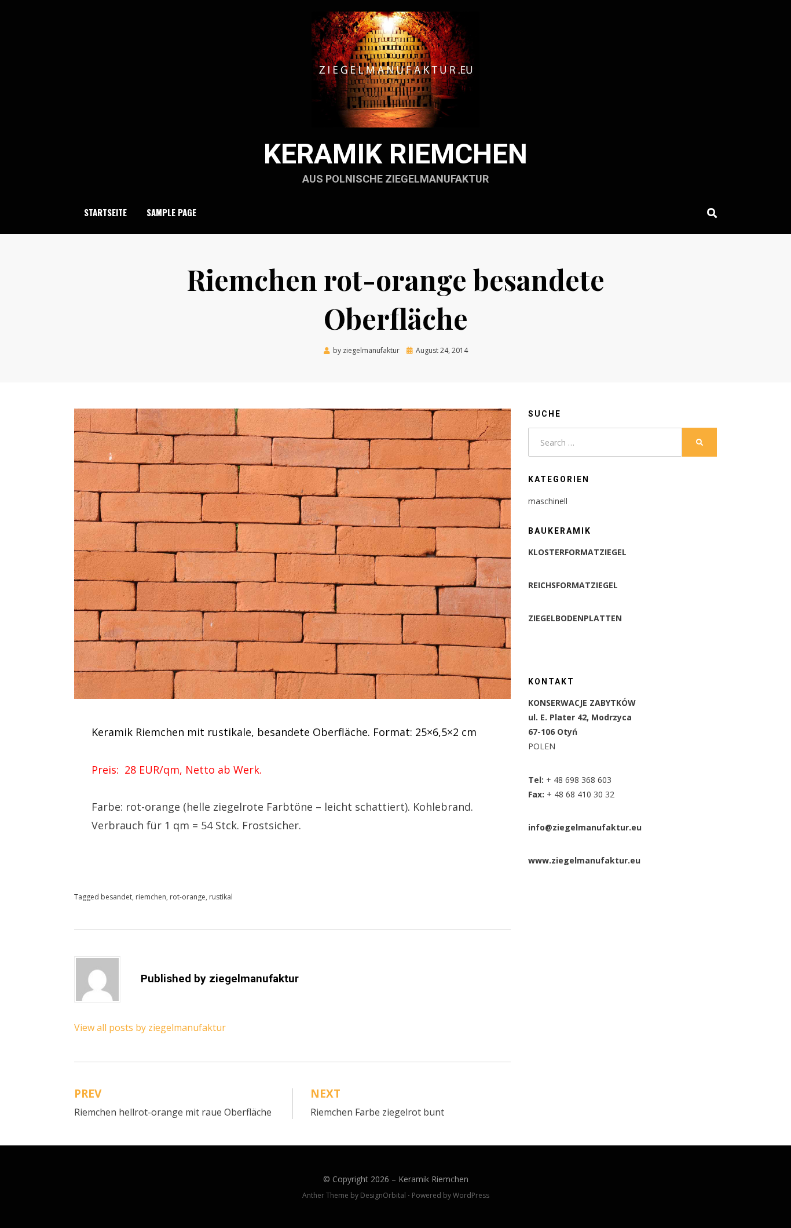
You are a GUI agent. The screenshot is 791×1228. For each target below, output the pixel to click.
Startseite (105, 212)
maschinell (547, 500)
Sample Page (171, 212)
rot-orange (188, 897)
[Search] (709, 213)
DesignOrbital (383, 1195)
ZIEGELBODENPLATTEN (575, 618)
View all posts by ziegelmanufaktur (150, 1027)
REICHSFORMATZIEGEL (573, 585)
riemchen (151, 897)
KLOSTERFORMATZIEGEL (577, 551)
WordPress (471, 1195)
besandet (116, 897)
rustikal (221, 897)
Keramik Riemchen (395, 153)
